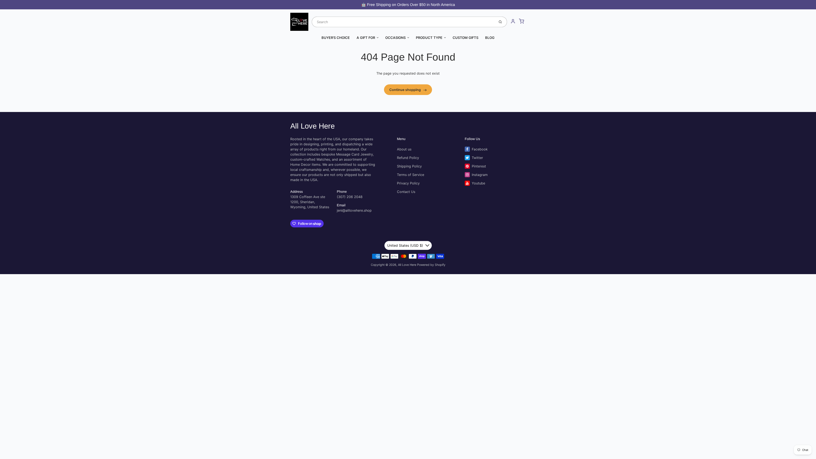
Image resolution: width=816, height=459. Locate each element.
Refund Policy (408, 158)
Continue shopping (405, 90)
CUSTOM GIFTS (465, 37)
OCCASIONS (395, 37)
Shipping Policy (409, 166)
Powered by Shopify (431, 264)
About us (404, 149)
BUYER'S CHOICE (336, 37)
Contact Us (406, 192)
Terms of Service (410, 175)
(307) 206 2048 (350, 197)
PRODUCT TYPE (429, 37)
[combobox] (403, 22)
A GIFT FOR (366, 37)
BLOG (489, 37)
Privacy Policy (408, 183)
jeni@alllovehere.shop (354, 210)
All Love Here (312, 126)
